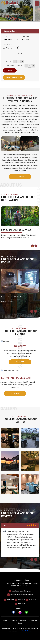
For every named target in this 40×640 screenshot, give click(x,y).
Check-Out (8, 45)
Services (23, 621)
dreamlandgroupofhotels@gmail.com (21, 594)
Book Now (15, 393)
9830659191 (21, 600)
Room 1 (20, 53)
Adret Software (26, 631)
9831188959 (10, 600)
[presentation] (32, 246)
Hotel (6, 36)
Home (5, 621)
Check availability (14, 77)
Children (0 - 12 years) (14, 65)
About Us (14, 621)
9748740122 (32, 600)
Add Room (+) (9, 70)
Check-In (25, 36)
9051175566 (21, 603)
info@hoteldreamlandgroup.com (21, 591)
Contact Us (33, 621)
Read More (20, 177)
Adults (8, 61)
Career (20, 623)
